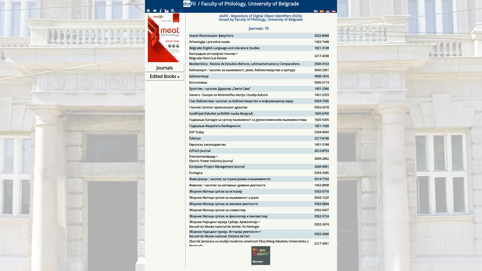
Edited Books (164, 76)
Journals (164, 68)
